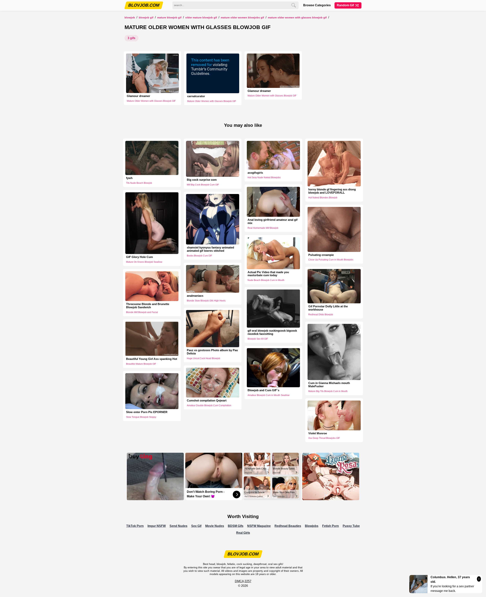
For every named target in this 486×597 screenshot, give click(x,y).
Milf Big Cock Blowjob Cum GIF (203, 184)
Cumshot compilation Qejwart (206, 400)
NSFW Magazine (259, 526)
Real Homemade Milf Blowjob (263, 228)
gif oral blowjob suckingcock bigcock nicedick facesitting (272, 332)
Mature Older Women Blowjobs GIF (242, 17)
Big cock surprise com (202, 179)
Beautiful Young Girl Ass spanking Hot (151, 358)
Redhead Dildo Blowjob (320, 314)
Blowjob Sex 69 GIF (258, 339)
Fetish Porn (330, 526)
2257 (248, 581)
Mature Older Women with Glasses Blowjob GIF (297, 17)
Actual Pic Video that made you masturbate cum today (268, 274)
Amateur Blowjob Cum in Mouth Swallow (269, 395)
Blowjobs (311, 526)
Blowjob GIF (146, 17)
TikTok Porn (135, 526)
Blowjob (130, 17)
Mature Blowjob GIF (169, 17)
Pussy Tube (351, 526)
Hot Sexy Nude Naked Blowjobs (264, 177)
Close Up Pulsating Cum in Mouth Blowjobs (330, 259)
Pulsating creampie (321, 254)
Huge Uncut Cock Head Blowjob (203, 358)
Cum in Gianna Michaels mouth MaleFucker (329, 385)
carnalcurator (196, 96)
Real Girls (243, 532)
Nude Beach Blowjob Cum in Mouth (266, 280)
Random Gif (346, 5)
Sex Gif (196, 526)
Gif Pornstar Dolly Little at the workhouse (328, 308)
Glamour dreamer (138, 96)
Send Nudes (178, 526)
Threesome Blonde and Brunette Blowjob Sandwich (147, 306)
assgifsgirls (255, 172)
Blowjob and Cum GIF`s (263, 390)
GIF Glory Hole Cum (139, 257)
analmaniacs (195, 295)
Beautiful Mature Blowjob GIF (141, 364)
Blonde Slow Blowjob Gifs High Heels (206, 300)
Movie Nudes (214, 526)
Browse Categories (317, 5)
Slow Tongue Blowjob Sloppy (141, 417)
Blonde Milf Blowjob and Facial (142, 312)
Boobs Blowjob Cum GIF (199, 255)
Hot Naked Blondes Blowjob (322, 197)
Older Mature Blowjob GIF (201, 17)
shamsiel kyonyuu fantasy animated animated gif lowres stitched (210, 249)
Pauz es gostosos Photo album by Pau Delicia (212, 352)
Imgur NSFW (157, 526)
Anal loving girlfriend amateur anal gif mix (272, 221)
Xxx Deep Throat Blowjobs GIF (324, 438)
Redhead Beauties (288, 526)
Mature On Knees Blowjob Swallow (144, 262)
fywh (129, 178)
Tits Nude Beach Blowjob (139, 183)
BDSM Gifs (235, 526)
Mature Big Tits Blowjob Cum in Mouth (328, 391)
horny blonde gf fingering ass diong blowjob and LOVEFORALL (332, 191)
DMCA (239, 581)
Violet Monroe (317, 433)
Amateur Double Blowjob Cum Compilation (209, 405)
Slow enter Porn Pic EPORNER (146, 412)
